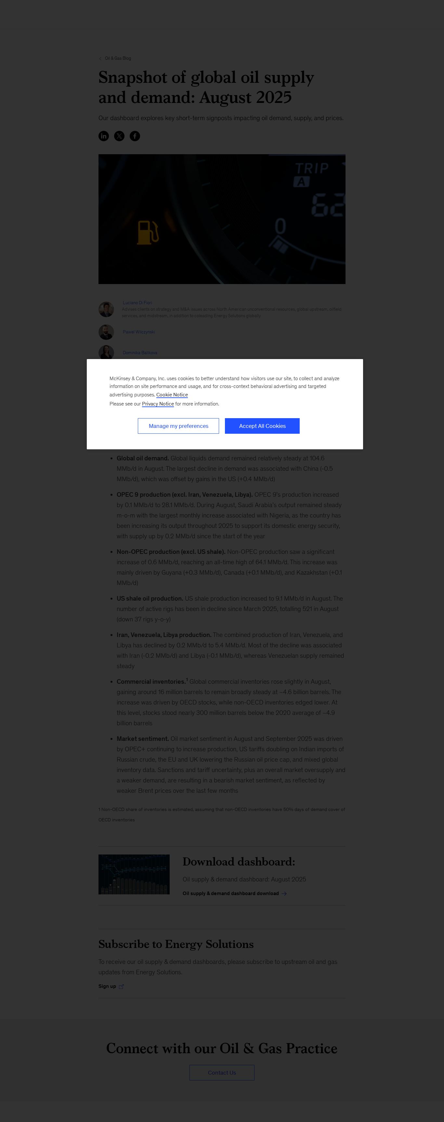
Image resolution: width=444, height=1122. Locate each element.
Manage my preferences (178, 426)
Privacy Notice (158, 403)
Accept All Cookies (262, 426)
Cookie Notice (172, 394)
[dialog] (225, 404)
